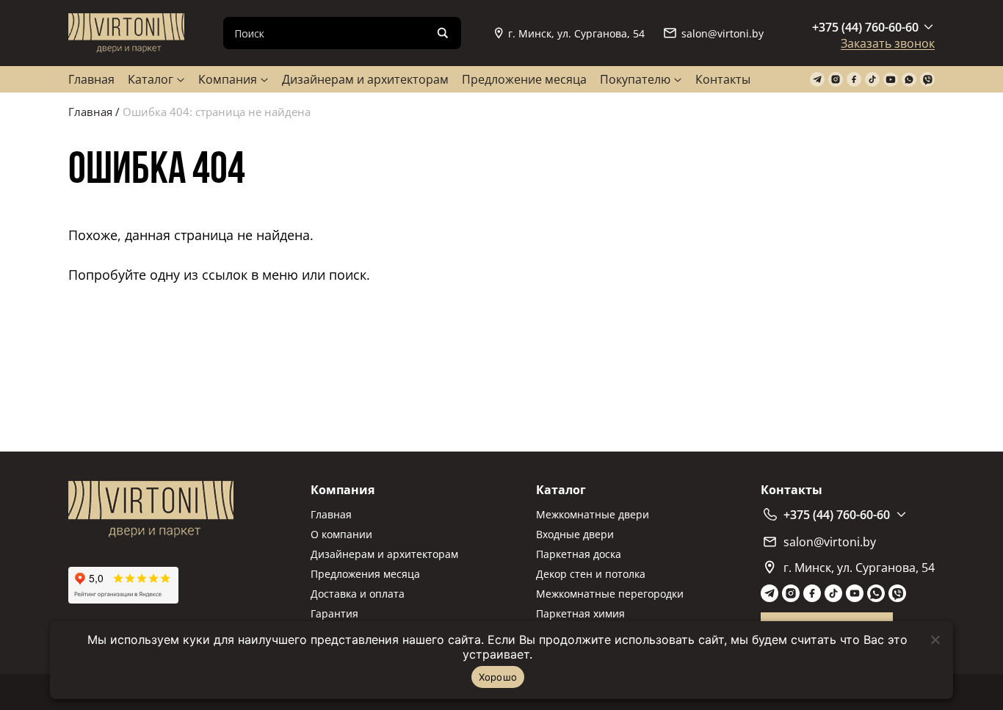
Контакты (722, 79)
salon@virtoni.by (722, 33)
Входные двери (575, 534)
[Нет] (934, 639)
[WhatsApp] (909, 79)
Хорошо (498, 677)
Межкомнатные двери (592, 514)
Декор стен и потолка (590, 574)
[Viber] (927, 79)
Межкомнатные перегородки (610, 594)
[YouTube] (890, 79)
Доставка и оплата (358, 594)
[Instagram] (835, 79)
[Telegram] (817, 79)
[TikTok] (872, 79)
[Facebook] (854, 79)
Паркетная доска (578, 554)
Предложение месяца (524, 79)
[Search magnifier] (442, 33)
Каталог (150, 79)
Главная (91, 79)
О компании (341, 534)
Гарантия (334, 613)
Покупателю (635, 79)
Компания (227, 79)
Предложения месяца (365, 574)
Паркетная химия (580, 613)
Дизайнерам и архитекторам (365, 79)
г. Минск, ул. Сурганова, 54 (576, 33)
